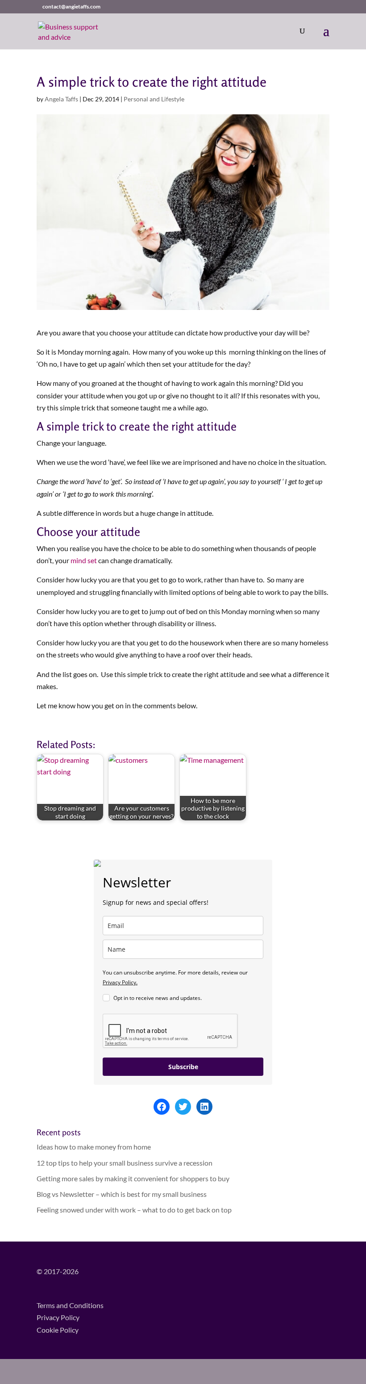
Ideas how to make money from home (94, 1146)
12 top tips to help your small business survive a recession (124, 1162)
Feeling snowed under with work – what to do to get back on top (134, 1209)
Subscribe (183, 1066)
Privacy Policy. (120, 982)
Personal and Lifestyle (154, 99)
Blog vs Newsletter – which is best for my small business (122, 1194)
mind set (84, 560)
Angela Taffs (61, 99)
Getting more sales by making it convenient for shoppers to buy (133, 1178)
